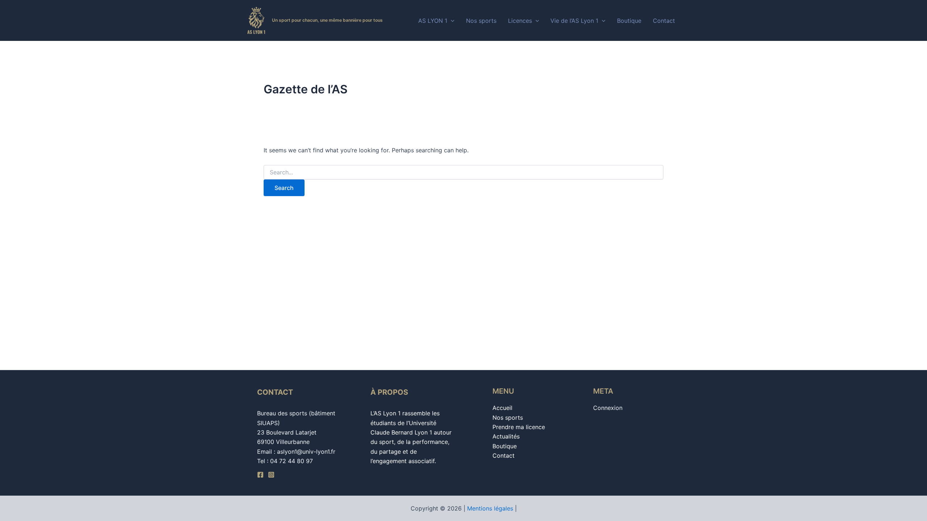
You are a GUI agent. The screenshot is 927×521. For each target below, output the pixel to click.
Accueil (502, 407)
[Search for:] (463, 172)
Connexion (607, 407)
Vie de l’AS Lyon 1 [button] (574, 20)
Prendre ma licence (518, 427)
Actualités (506, 436)
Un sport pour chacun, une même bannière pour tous (327, 20)
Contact (664, 20)
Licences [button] (520, 20)
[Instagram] (271, 474)
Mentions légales (490, 508)
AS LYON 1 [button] (432, 20)
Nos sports (481, 20)
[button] (450, 20)
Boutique (629, 20)
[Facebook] (260, 474)
